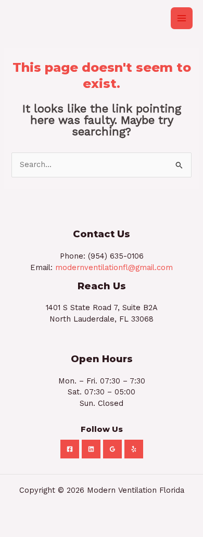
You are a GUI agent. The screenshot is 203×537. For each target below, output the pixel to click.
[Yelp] (133, 449)
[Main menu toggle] (182, 18)
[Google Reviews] (112, 449)
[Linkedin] (91, 449)
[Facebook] (69, 449)
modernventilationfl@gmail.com (114, 267)
